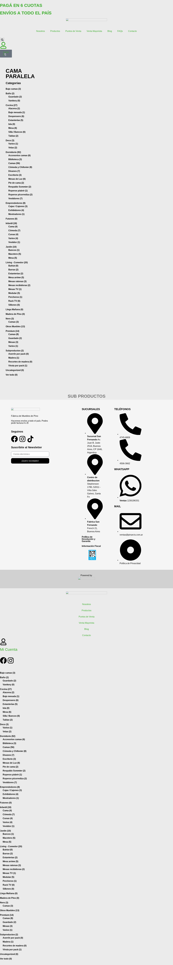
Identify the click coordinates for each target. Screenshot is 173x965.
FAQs (120, 31)
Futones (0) (11, 219)
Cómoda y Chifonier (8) (20, 167)
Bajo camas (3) (13, 89)
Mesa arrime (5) (16, 277)
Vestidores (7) (15, 198)
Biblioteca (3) (15, 159)
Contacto (132, 31)
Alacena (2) (14, 108)
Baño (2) (10, 93)
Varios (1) (13, 144)
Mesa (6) (12, 128)
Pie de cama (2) (16, 183)
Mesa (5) (12, 258)
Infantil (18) (11, 223)
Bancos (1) (13, 250)
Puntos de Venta (73, 31)
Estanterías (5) (15, 120)
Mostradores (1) (16, 214)
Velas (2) (12, 147)
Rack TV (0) (14, 301)
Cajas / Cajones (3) (17, 206)
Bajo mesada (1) (16, 112)
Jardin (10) (11, 247)
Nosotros (40, 31)
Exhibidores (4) (16, 210)
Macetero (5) (14, 254)
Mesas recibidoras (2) (19, 285)
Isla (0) (11, 124)
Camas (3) (13, 322)
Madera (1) (13, 358)
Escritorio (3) (14, 175)
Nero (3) (10, 318)
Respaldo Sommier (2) (19, 187)
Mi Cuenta (8, 649)
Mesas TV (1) (14, 289)
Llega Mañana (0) (14, 309)
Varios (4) (13, 238)
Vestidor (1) (14, 242)
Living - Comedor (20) (17, 262)
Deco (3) (10, 140)
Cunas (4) (13, 234)
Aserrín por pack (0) (18, 354)
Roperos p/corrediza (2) (20, 194)
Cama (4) (12, 226)
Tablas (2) (13, 136)
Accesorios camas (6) (19, 155)
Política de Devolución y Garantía (88, 539)
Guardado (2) (15, 97)
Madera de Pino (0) (15, 314)
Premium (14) (12, 331)
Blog (109, 31)
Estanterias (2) (15, 273)
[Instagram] (22, 439)
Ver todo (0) (11, 375)
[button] (2, 40)
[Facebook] (14, 439)
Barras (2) (13, 269)
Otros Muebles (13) (15, 326)
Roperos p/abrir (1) (18, 191)
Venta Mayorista (94, 31)
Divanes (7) (14, 171)
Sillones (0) (14, 305)
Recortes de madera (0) (20, 362)
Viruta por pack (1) (17, 365)
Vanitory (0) (14, 100)
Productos (55, 31)
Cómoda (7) (14, 230)
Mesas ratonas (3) (17, 281)
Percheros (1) (15, 297)
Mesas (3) (13, 342)
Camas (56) (14, 163)
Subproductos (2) (15, 350)
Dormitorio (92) (13, 152)
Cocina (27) (11, 105)
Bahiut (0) (13, 266)
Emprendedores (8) (15, 203)
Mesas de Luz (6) (17, 179)
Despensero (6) (16, 116)
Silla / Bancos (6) (16, 132)
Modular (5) (14, 293)
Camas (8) (13, 334)
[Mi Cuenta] (3, 641)
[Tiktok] (30, 439)
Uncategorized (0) (15, 370)
